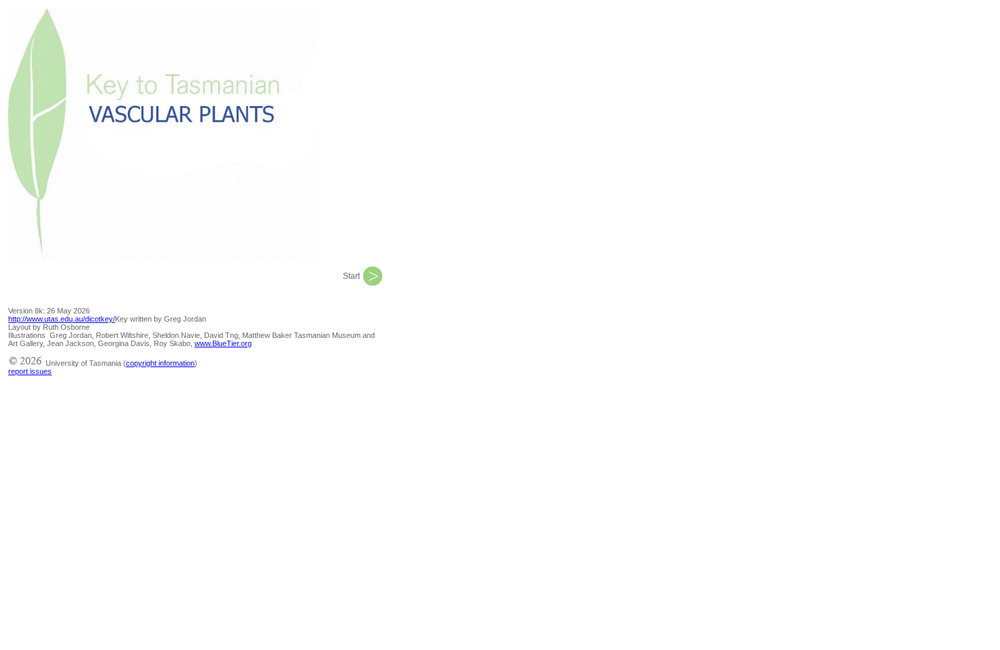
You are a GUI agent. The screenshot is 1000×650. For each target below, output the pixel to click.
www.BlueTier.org (223, 343)
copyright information (160, 363)
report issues (30, 371)
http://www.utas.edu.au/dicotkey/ (61, 319)
